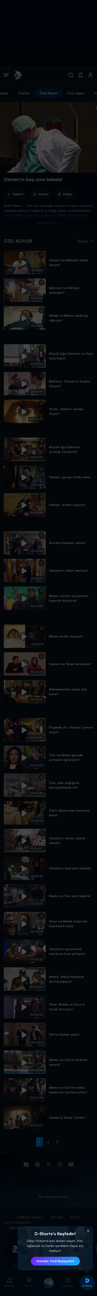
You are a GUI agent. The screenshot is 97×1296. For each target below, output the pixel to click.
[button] (88, 1231)
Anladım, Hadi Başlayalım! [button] (55, 1261)
